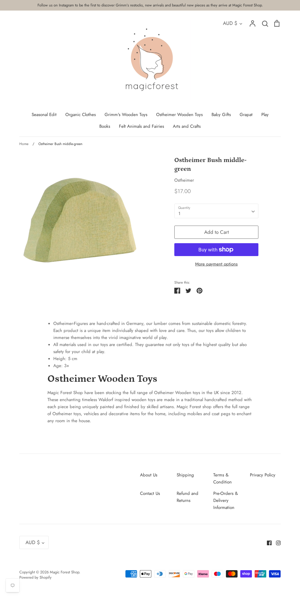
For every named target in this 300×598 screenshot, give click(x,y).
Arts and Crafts (187, 126)
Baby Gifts (221, 114)
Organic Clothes (80, 114)
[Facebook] (267, 542)
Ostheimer (184, 180)
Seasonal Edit (44, 114)
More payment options (216, 264)
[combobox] (216, 211)
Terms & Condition (222, 478)
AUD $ (230, 23)
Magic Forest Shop (64, 572)
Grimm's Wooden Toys (126, 114)
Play (265, 114)
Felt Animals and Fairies (141, 126)
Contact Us (150, 493)
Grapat (246, 114)
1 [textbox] (179, 213)
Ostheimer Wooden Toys (179, 114)
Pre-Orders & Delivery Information (225, 500)
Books (104, 126)
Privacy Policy (262, 475)
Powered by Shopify (35, 577)
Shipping (185, 475)
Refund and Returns (187, 497)
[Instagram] (276, 542)
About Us (148, 475)
